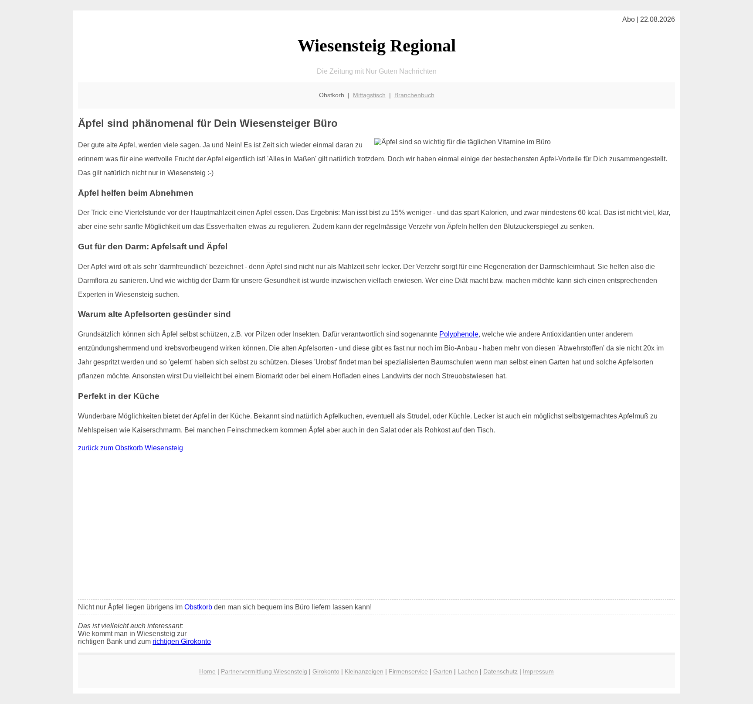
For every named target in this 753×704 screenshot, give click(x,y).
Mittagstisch (369, 95)
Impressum (538, 671)
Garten (442, 671)
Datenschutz (500, 671)
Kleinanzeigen (364, 671)
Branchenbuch (414, 95)
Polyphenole (458, 334)
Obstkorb (198, 607)
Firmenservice (408, 671)
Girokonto (325, 671)
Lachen (468, 671)
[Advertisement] (376, 528)
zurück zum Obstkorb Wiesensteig (130, 448)
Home (207, 671)
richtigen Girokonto (182, 641)
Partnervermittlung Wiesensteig (264, 671)
